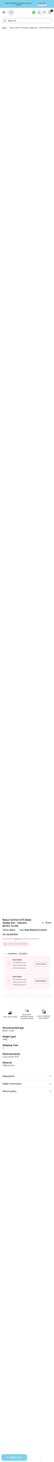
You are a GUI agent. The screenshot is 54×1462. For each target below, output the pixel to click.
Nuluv (12, 930)
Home (4, 28)
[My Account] (39, 12)
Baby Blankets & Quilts (36, 930)
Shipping (16, 939)
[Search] (4, 20)
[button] (41, 1458)
